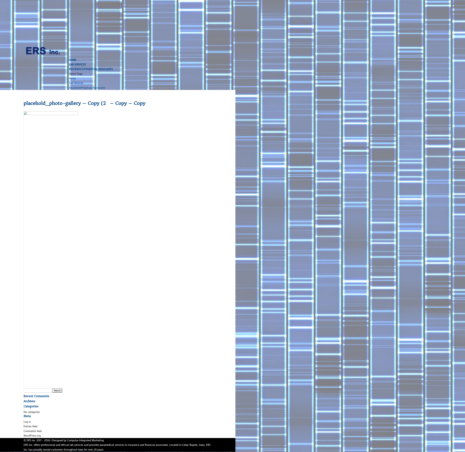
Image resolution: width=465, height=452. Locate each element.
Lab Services (77, 64)
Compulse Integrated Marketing (85, 440)
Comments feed (33, 431)
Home (72, 60)
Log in (27, 421)
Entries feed (30, 426)
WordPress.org (32, 435)
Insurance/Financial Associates (91, 69)
